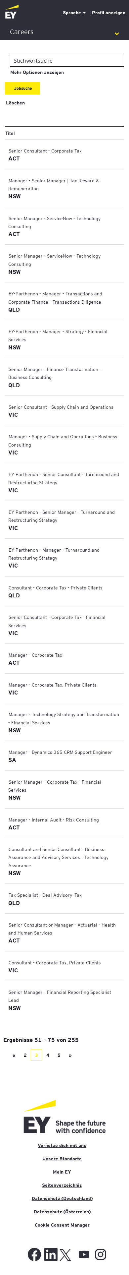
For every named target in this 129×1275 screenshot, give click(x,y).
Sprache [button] (72, 13)
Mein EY (62, 1172)
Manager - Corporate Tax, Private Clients (53, 685)
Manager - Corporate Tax (35, 655)
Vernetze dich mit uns (62, 1145)
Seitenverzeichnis (62, 1185)
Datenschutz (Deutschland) (62, 1198)
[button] (64, 32)
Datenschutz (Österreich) (62, 1212)
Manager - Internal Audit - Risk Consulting (54, 819)
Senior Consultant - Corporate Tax (45, 150)
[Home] (12, 12)
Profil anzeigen (108, 13)
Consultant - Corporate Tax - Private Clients (56, 587)
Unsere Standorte (62, 1159)
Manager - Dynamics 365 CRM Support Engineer (60, 752)
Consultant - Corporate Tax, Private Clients (55, 962)
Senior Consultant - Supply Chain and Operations (61, 407)
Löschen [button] (15, 103)
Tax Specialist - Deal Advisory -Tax (45, 895)
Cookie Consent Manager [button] (62, 1225)
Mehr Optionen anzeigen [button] (37, 72)
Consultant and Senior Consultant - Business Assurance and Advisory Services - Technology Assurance (58, 857)
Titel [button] (10, 133)
